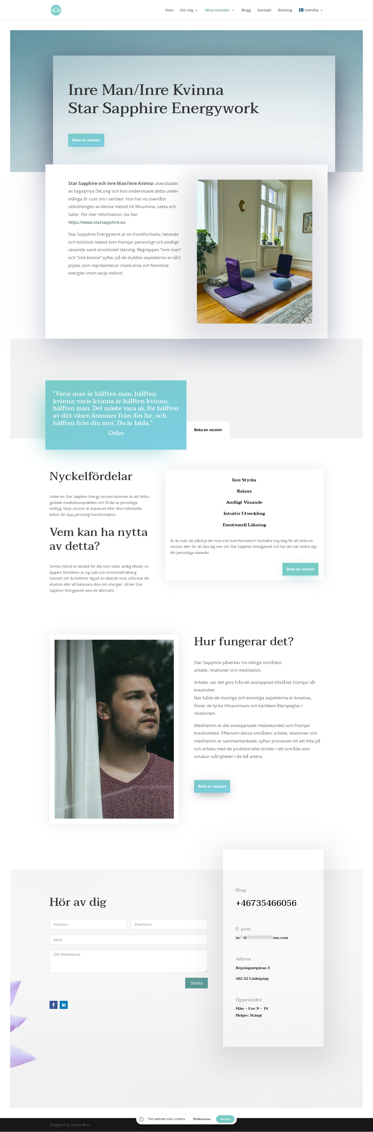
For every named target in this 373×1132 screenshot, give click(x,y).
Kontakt (265, 10)
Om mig (186, 10)
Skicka (196, 983)
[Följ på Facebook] (53, 1005)
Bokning (285, 10)
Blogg (246, 10)
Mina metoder (217, 10)
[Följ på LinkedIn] (64, 1005)
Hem (169, 10)
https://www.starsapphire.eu (97, 222)
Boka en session (86, 140)
